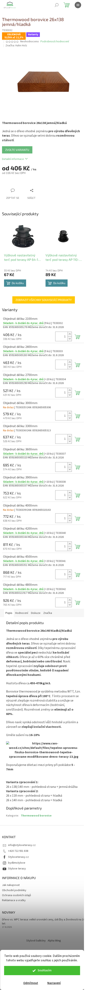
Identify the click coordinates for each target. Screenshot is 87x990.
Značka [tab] (47, 613)
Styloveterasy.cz (18, 857)
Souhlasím (45, 970)
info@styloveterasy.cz (22, 845)
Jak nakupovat (11, 885)
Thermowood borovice (36, 816)
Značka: (16, 46)
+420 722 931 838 (18, 851)
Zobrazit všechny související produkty (44, 300)
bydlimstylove (16, 863)
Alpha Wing (54, 941)
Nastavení (54, 983)
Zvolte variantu (17, 149)
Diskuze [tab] (35, 613)
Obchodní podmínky (14, 890)
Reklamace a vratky (14, 900)
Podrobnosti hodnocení (54, 42)
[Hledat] (57, 5)
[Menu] (78, 5)
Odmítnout (30, 983)
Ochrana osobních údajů (16, 895)
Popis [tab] (8, 613)
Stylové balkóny (36, 941)
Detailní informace (13, 159)
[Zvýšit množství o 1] (70, 334)
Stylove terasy (17, 869)
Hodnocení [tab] (21, 613)
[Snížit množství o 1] (70, 338)
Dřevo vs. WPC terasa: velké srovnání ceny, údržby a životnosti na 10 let (43, 921)
